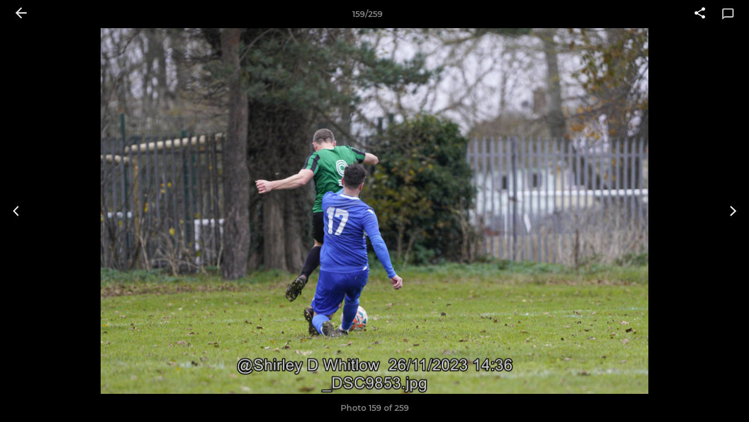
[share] (700, 14)
